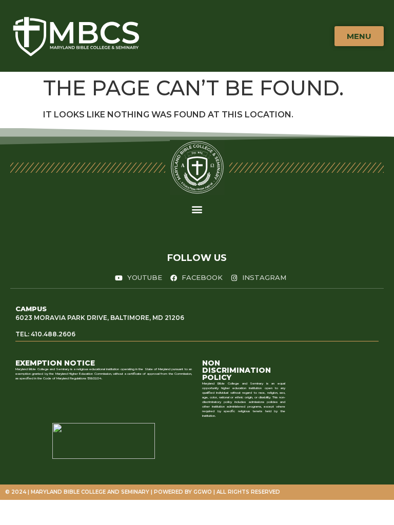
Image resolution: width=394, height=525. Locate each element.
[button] (197, 208)
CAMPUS (31, 309)
